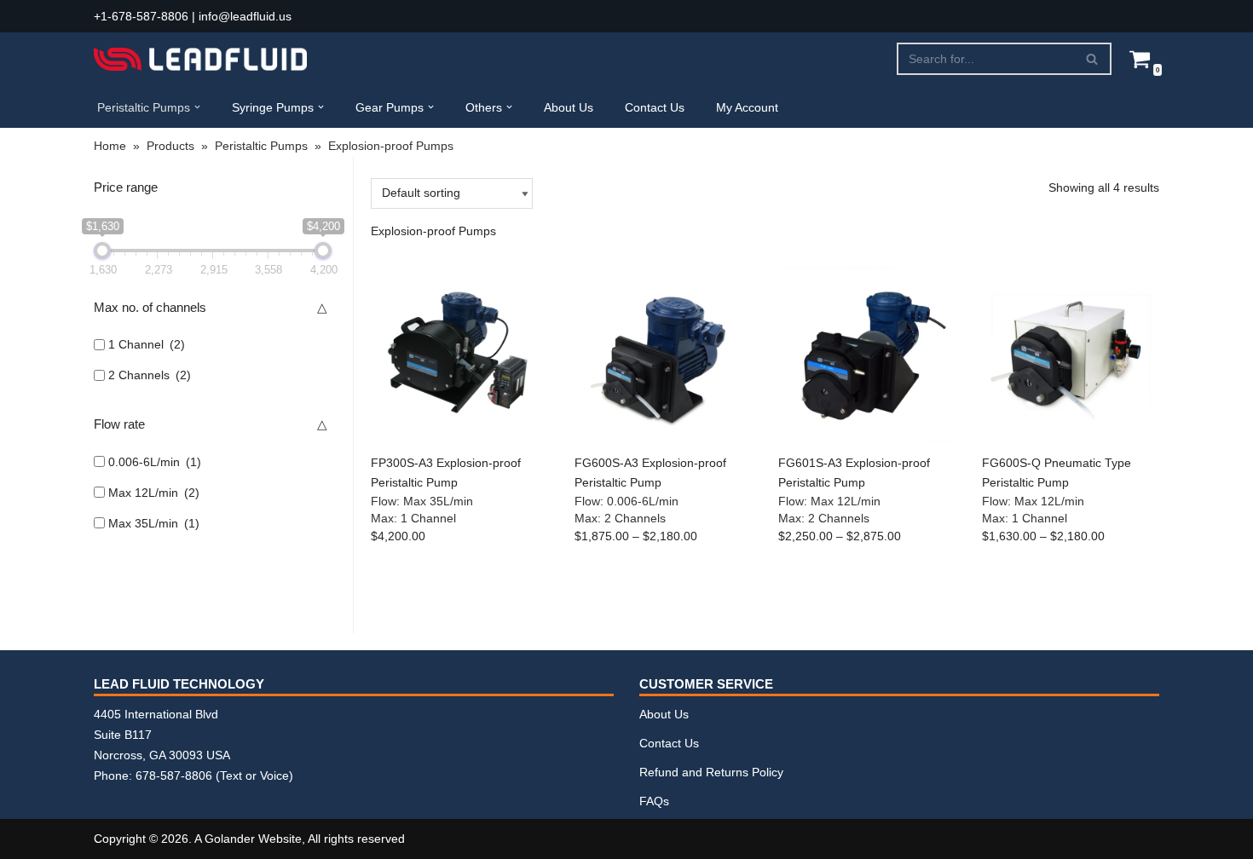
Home (110, 146)
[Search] (1092, 59)
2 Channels (149, 375)
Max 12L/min (153, 492)
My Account (747, 107)
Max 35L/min (153, 523)
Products (170, 146)
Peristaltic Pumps (261, 146)
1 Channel (146, 344)
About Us (568, 107)
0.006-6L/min (154, 462)
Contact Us (654, 107)
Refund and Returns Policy (711, 772)
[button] (197, 107)
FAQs (654, 801)
